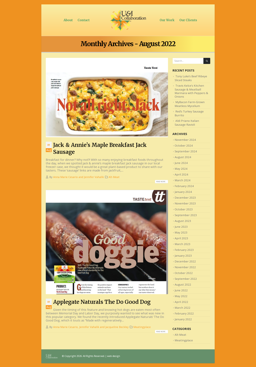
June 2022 (181, 290)
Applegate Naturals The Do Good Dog (102, 302)
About (68, 20)
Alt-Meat (114, 177)
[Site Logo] (128, 20)
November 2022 (185, 267)
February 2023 (184, 250)
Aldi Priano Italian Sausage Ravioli (187, 122)
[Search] (206, 61)
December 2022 (185, 261)
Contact (84, 20)
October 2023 (184, 209)
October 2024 (184, 145)
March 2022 (182, 307)
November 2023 (185, 203)
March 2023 (182, 244)
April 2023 (181, 238)
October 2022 (184, 273)
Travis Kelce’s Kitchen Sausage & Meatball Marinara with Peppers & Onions (191, 91)
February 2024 (184, 186)
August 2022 (183, 284)
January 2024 (183, 192)
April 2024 (181, 174)
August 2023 (183, 221)
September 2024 (186, 151)
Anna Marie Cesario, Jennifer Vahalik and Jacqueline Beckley (91, 327)
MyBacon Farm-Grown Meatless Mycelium (190, 104)
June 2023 (181, 226)
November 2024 (185, 140)
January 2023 (183, 255)
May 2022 (181, 296)
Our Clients (188, 20)
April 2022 (181, 302)
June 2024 (181, 163)
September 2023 (186, 215)
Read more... (161, 182)
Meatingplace (142, 327)
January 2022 (183, 319)
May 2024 (181, 168)
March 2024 (182, 180)
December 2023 (185, 197)
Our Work (167, 20)
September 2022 (186, 279)
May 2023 (181, 232)
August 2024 (183, 157)
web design (113, 356)
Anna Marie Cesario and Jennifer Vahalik (78, 177)
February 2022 (184, 313)
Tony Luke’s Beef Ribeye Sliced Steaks (191, 78)
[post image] (107, 97)
